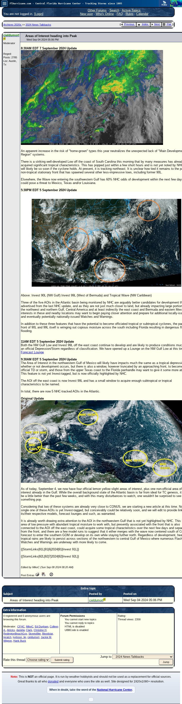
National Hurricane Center (114, 689)
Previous (129, 24)
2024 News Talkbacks (38, 24)
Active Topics (131, 10)
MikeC (29, 626)
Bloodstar (47, 633)
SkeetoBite (34, 633)
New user (86, 14)
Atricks (11, 630)
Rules (129, 14)
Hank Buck (19, 640)
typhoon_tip (19, 637)
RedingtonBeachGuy (15, 633)
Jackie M (46, 637)
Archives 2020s (12, 24)
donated (53, 681)
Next (157, 24)
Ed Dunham (41, 626)
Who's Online (105, 14)
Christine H (40, 630)
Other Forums (97, 10)
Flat (169, 24)
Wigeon (7, 640)
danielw (20, 630)
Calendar (142, 14)
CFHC (21, 626)
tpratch (7, 637)
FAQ (120, 14)
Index (145, 24)
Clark (29, 630)
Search (114, 10)
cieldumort (33, 637)
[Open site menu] (4, 3)
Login (38, 14)
